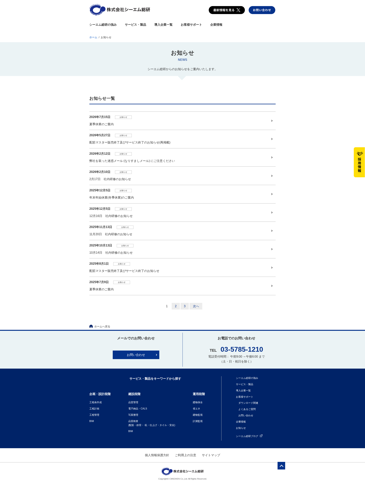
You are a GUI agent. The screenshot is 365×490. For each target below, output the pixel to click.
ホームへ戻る (102, 326)
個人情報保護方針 (157, 455)
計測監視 (198, 421)
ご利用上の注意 (185, 455)
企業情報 (216, 24)
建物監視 (198, 414)
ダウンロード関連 (248, 402)
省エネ (196, 408)
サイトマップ (211, 455)
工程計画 (94, 408)
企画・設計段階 (100, 394)
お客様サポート (191, 24)
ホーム (93, 37)
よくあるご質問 (247, 409)
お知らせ (241, 428)
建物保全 (198, 402)
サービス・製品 (135, 24)
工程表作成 (95, 402)
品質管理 (133, 402)
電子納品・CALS (137, 408)
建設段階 (134, 394)
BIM (91, 421)
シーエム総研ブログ (247, 436)
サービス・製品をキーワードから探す (155, 378)
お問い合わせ (136, 354)
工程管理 (94, 414)
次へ (196, 306)
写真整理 (133, 414)
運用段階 (199, 394)
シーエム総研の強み (103, 24)
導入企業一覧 (163, 24)
